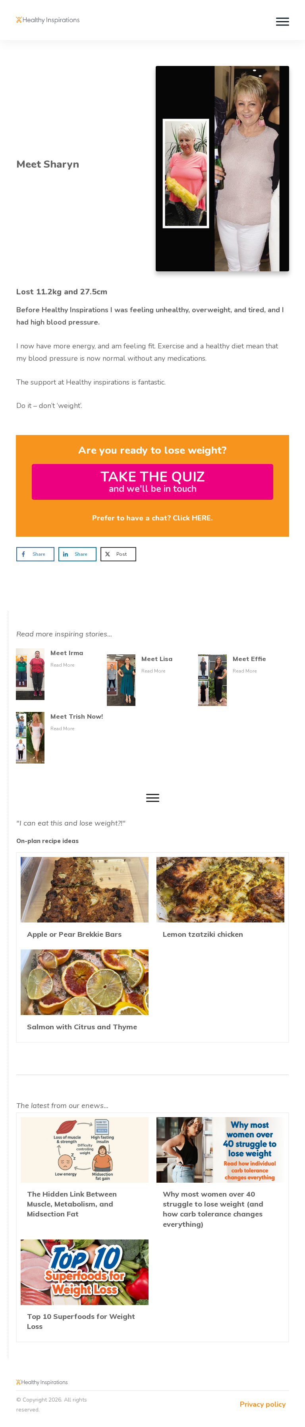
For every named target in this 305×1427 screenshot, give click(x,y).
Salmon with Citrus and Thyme (85, 993)
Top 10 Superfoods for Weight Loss (85, 1288)
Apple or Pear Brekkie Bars (85, 901)
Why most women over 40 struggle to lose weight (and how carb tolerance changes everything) (220, 1176)
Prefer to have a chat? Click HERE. (152, 518)
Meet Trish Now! (76, 716)
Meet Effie (249, 659)
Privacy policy (263, 1404)
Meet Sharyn (47, 164)
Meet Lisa (156, 659)
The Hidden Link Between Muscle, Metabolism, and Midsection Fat (85, 1176)
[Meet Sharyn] (223, 168)
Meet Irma (66, 653)
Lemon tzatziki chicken (220, 901)
